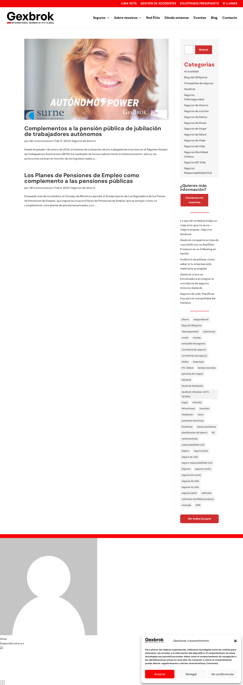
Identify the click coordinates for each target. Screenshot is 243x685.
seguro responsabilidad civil (197, 462)
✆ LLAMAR (230, 3)
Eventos (200, 18)
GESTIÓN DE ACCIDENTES (158, 3)
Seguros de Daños (195, 117)
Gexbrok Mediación (192, 385)
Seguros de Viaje (194, 140)
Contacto (229, 18)
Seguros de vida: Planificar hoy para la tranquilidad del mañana (197, 298)
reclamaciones (190, 438)
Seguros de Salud (195, 134)
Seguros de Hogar (195, 128)
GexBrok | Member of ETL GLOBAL (195, 394)
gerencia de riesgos (192, 373)
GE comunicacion (41, 141)
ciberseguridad (190, 331)
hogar (185, 402)
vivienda (186, 505)
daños (185, 361)
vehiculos (206, 493)
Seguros (99, 18)
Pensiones (187, 426)
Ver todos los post (199, 518)
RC (213, 432)
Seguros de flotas (195, 123)
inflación (197, 402)
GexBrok (189, 89)
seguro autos (201, 450)
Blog (214, 18)
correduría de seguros (194, 349)
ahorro (185, 319)
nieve (201, 414)
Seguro (185, 450)
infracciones (188, 408)
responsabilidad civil (193, 444)
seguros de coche (191, 474)
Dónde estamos (177, 18)
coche (185, 337)
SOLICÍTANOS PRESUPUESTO (199, 3)
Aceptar (159, 674)
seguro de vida (190, 456)
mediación (187, 414)
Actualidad (191, 71)
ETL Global (187, 367)
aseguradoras (200, 319)
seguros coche (203, 468)
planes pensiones (206, 426)
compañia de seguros (193, 343)
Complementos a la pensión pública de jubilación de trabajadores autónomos (92, 131)
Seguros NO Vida (195, 162)
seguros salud (189, 493)
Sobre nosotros (126, 18)
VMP (198, 505)
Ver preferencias (222, 674)
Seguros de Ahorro (84, 141)
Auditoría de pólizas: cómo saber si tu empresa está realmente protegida (197, 264)
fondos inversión (207, 367)
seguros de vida (190, 481)
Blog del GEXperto (195, 77)
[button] (235, 641)
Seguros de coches (196, 111)
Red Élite (153, 18)
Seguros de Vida (194, 146)
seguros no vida (190, 487)
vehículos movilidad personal (197, 499)
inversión (204, 408)
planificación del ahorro (194, 432)
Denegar (191, 674)
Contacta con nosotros (194, 200)
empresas (198, 361)
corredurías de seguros (194, 355)
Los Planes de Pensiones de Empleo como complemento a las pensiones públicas (81, 178)
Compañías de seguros (198, 83)
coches (197, 337)
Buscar (203, 49)
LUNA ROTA (129, 3)
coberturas (209, 331)
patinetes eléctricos (193, 420)
